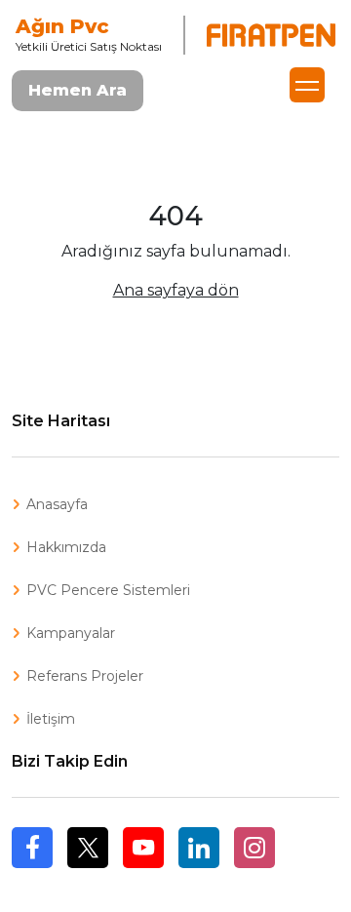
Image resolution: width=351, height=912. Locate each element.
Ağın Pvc (62, 26)
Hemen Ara (77, 90)
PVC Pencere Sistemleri (108, 590)
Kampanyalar (70, 633)
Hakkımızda (66, 547)
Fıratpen (271, 35)
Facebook (32, 867)
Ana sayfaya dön (176, 290)
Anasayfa (57, 504)
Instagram (254, 847)
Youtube (143, 847)
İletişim (50, 719)
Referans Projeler (84, 676)
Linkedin (198, 847)
